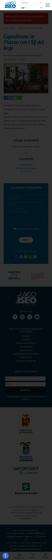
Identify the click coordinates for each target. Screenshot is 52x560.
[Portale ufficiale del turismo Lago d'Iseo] (10, 5)
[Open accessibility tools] (6, 556)
